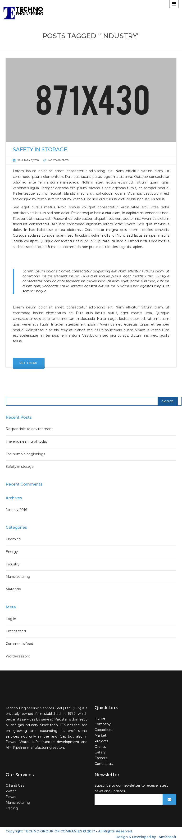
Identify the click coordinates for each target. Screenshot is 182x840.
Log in (11, 619)
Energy (12, 552)
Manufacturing (18, 576)
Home (100, 718)
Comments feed (19, 644)
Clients (100, 746)
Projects (101, 741)
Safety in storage (20, 466)
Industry (12, 564)
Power (11, 797)
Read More (28, 363)
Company (103, 724)
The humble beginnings (25, 454)
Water (11, 791)
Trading (12, 808)
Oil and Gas (15, 785)
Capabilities (104, 730)
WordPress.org (18, 656)
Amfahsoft (167, 837)
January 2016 (16, 510)
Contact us (104, 764)
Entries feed (16, 631)
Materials (13, 589)
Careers (101, 758)
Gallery (100, 752)
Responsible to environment (29, 429)
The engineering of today (27, 441)
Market (100, 735)
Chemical (13, 539)
